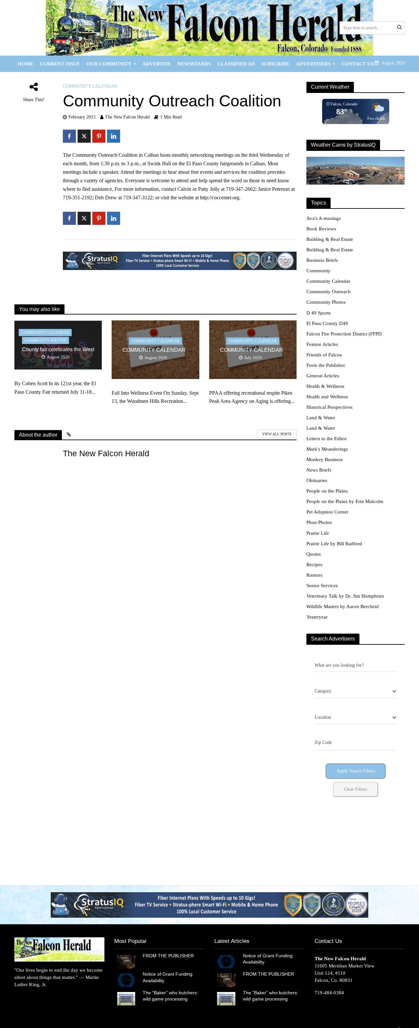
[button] (209, 905)
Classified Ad (236, 63)
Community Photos (45, 340)
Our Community (109, 63)
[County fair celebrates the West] (58, 344)
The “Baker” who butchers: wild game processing (170, 995)
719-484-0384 (329, 992)
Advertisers (313, 63)
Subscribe (275, 63)
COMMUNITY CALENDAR (155, 350)
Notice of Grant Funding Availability (167, 977)
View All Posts (276, 434)
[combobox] (355, 691)
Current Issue (60, 63)
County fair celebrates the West (58, 349)
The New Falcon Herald (127, 117)
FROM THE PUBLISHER (169, 955)
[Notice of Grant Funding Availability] (126, 980)
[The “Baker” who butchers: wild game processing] (126, 998)
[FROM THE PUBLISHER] (126, 961)
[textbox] (323, 691)
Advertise (156, 63)
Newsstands (194, 63)
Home (25, 63)
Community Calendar (90, 86)
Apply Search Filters (356, 770)
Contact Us (357, 63)
